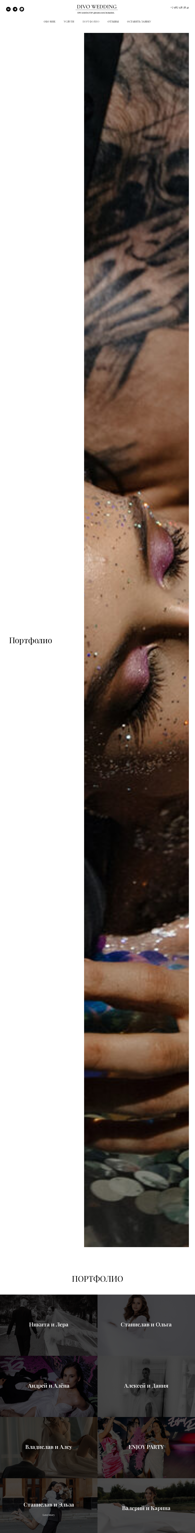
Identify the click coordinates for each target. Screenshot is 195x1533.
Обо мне (50, 21)
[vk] (8, 10)
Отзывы (113, 21)
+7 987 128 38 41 (179, 7)
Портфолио (91, 21)
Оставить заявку (139, 21)
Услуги (69, 21)
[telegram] (15, 10)
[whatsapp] (22, 10)
